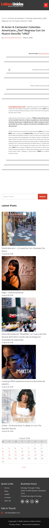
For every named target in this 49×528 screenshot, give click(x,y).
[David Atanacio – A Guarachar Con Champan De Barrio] (19, 229)
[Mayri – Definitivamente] (19, 273)
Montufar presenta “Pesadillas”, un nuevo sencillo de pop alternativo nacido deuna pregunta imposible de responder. (24, 337)
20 (23, 455)
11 (9, 452)
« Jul (24, 467)
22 (35, 455)
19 (16, 455)
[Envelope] (37, 501)
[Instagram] (32, 501)
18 (9, 455)
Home (4, 18)
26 (16, 458)
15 (35, 452)
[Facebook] (22, 501)
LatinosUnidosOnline (12, 38)
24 (3, 458)
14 (29, 452)
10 (3, 452)
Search (43, 196)
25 (9, 458)
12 (15, 452)
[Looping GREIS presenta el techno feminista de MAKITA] (19, 362)
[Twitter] (27, 501)
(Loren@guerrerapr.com (17, 106)
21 (29, 455)
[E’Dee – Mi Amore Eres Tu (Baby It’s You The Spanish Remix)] (19, 406)
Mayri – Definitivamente (12, 293)
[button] (46, 5)
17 (3, 455)
